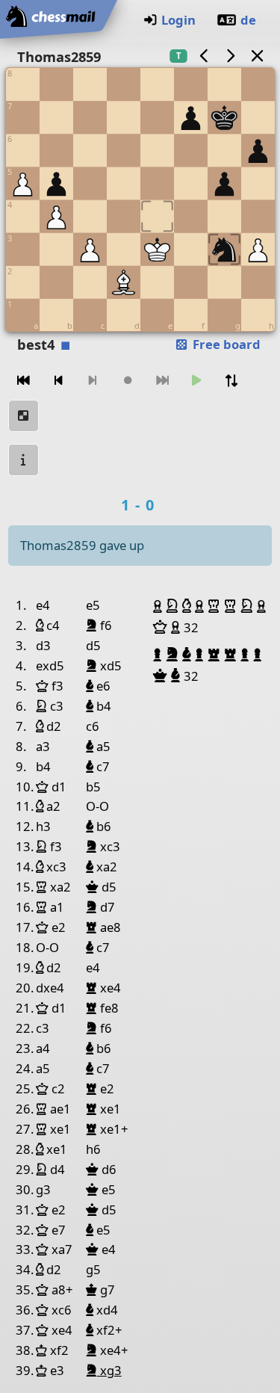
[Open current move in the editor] (24, 416)
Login (178, 19)
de (248, 19)
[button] (159, 606)
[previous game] (203, 55)
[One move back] (58, 381)
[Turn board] (231, 381)
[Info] (24, 460)
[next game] (230, 55)
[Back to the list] (256, 55)
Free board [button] (225, 344)
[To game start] (24, 381)
